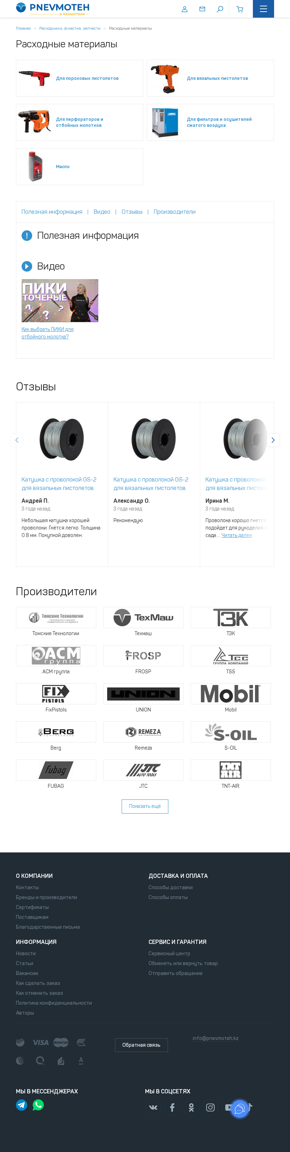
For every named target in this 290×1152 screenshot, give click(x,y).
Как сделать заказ (38, 983)
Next (273, 440)
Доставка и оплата (178, 876)
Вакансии (27, 973)
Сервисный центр (169, 954)
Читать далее (236, 535)
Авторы (25, 1013)
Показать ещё (145, 806)
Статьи (24, 964)
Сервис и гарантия (178, 942)
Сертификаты (32, 907)
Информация (36, 942)
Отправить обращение (176, 973)
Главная (23, 28)
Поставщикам (32, 917)
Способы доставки (171, 888)
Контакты (27, 888)
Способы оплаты (168, 897)
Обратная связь (141, 1045)
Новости (26, 954)
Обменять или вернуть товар (183, 964)
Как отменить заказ (39, 993)
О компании (34, 876)
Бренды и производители (46, 897)
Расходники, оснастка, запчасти (69, 28)
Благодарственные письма (48, 927)
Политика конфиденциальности (54, 1003)
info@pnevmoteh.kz (216, 1038)
